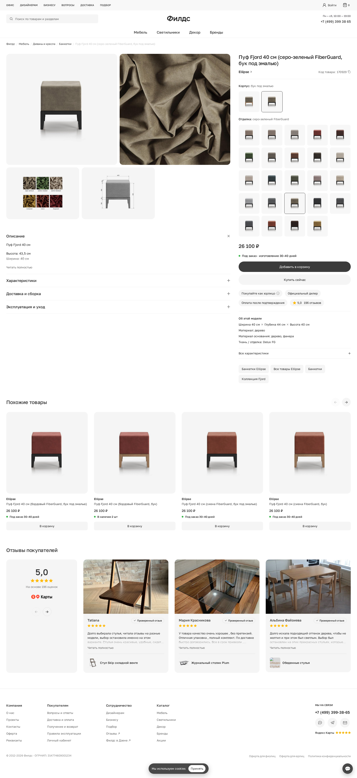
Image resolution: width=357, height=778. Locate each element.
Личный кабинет (59, 740)
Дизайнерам (29, 5)
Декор (194, 32)
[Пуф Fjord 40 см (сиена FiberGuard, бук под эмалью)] (222, 453)
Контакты (13, 726)
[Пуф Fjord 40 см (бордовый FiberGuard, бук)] (134, 453)
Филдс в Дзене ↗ (118, 740)
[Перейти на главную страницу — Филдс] (178, 19)
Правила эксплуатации (64, 733)
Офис (10, 5)
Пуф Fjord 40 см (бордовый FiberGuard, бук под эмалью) (46, 504)
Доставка (87, 5)
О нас (10, 713)
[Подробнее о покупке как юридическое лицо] (277, 293)
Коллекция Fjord (254, 379)
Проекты (12, 719)
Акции (161, 740)
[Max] (320, 722)
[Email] (345, 722)
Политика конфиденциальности (329, 756)
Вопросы (67, 5)
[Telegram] (332, 722)
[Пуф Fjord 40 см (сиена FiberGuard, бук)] (310, 453)
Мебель (140, 32)
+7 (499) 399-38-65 (332, 712)
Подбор (105, 5)
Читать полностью (19, 267)
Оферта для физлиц (262, 756)
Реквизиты (14, 740)
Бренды (216, 32)
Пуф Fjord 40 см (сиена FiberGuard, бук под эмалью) (219, 504)
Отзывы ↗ (113, 733)
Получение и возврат (62, 726)
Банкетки (315, 369)
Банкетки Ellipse (254, 369)
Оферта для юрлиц (291, 756)
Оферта (11, 733)
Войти (332, 5)
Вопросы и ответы (60, 713)
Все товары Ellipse (287, 369)
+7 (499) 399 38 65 (336, 21)
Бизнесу (49, 5)
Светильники (168, 32)
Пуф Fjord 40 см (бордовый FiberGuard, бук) (125, 504)
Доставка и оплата (60, 719)
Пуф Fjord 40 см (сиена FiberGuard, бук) (298, 504)
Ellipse (244, 72)
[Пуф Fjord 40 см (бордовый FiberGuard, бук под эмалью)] (47, 453)
